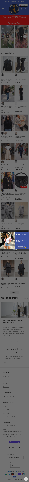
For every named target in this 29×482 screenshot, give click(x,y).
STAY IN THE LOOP (21, 246)
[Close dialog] (0, 233)
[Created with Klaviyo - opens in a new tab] (15, 249)
